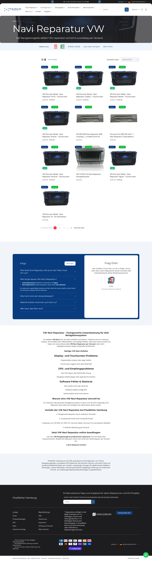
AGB (28, 558)
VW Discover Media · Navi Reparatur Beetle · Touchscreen (122, 95)
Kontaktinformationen (54, 558)
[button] (31, 8)
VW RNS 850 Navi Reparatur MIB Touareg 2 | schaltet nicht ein (89, 135)
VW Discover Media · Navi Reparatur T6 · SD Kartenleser (54, 215)
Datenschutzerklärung (19, 558)
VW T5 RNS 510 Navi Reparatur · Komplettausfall (89, 175)
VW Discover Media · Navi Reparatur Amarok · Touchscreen (55, 175)
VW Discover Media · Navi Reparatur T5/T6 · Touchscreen (54, 95)
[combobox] (115, 9)
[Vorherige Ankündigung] (52, 1)
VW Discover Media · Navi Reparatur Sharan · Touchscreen (55, 135)
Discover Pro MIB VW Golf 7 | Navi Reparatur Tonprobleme (122, 135)
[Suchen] (127, 10)
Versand (44, 558)
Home (15, 21)
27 (71, 228)
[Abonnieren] (93, 502)
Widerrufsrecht (35, 558)
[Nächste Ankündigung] (99, 1)
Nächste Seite (79, 228)
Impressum (65, 558)
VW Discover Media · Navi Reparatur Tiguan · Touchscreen (123, 175)
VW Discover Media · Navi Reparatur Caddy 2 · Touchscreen (89, 95)
